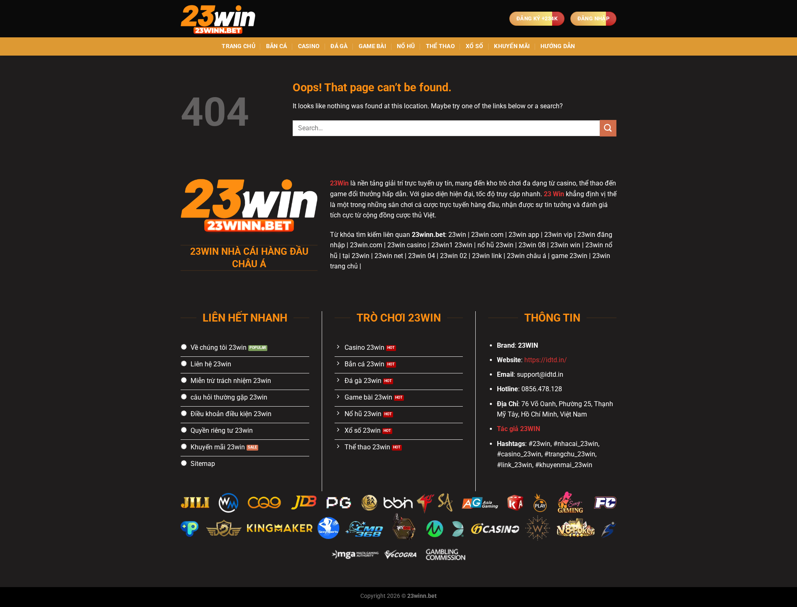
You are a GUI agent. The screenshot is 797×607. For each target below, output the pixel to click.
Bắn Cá (276, 46)
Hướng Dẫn (557, 46)
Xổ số (474, 46)
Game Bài (372, 46)
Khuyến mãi (512, 46)
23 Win (554, 194)
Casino (309, 46)
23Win (339, 183)
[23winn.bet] (222, 18)
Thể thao (440, 46)
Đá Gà (338, 46)
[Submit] (608, 128)
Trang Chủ (238, 46)
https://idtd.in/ (545, 360)
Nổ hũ (406, 46)
